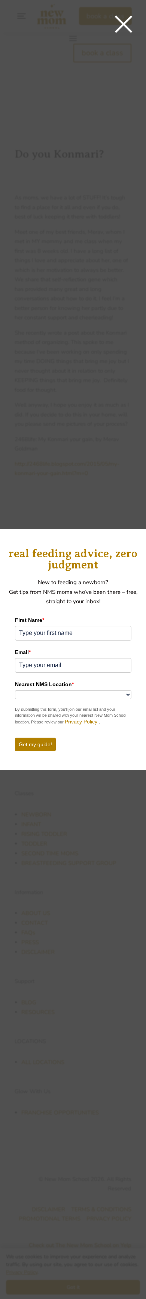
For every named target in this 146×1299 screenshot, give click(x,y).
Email (23, 652)
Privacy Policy (82, 722)
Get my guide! (35, 744)
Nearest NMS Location (44, 684)
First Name (29, 620)
